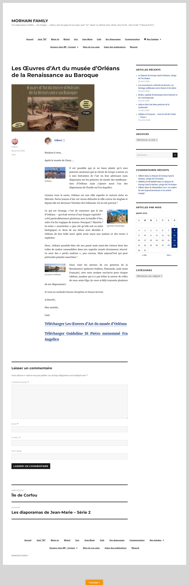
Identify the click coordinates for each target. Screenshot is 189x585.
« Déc (144, 255)
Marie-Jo (55, 39)
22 (174, 240)
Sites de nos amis (91, 47)
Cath (99, 39)
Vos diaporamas (113, 39)
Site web (16, 451)
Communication (132, 39)
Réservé (134, 47)
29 (174, 245)
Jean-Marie (87, 39)
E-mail (16, 437)
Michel (67, 39)
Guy (76, 39)
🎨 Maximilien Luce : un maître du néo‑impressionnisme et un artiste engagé (157, 190)
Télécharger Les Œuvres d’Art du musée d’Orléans (86, 324)
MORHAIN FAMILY (29, 20)
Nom (14, 424)
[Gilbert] (50, 140)
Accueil (29, 39)
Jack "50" (42, 39)
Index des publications (115, 47)
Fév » (169, 255)
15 (174, 235)
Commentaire (20, 382)
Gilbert (58, 140)
